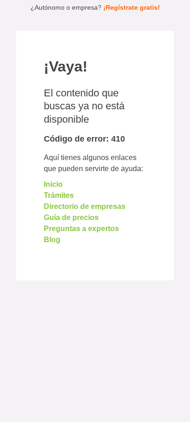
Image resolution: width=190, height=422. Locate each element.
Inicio (53, 184)
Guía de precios (71, 217)
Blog (52, 240)
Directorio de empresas (84, 206)
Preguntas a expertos (81, 228)
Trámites (59, 195)
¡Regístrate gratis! (131, 7)
